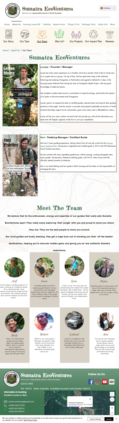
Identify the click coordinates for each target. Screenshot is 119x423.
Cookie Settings (95, 419)
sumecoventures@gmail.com (21, 401)
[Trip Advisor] (111, 381)
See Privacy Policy (30, 420)
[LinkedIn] (20, 105)
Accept (108, 419)
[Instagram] (97, 381)
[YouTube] (104, 381)
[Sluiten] (116, 419)
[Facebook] (90, 381)
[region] (20, 95)
